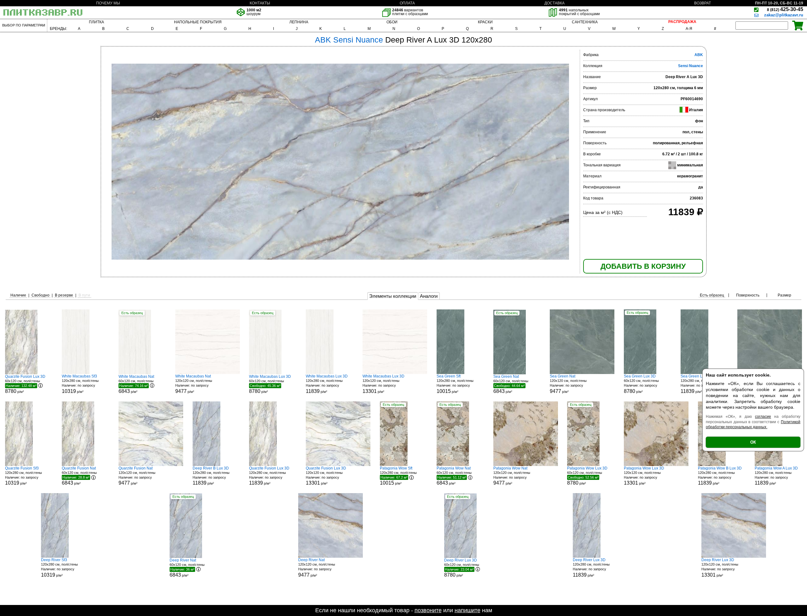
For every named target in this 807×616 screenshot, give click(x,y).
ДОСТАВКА (554, 3)
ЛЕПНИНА (298, 22)
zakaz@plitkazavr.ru (783, 15)
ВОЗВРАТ (702, 3)
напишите (467, 610)
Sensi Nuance (690, 66)
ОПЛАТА (407, 3)
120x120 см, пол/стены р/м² (193, 384)
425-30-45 (785, 9)
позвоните (428, 610)
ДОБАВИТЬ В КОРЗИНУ (643, 266)
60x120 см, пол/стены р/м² (25, 384)
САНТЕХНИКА (585, 22)
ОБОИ (392, 22)
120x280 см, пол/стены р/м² (80, 384)
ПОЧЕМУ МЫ (108, 3)
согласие (763, 416)
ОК (753, 442)
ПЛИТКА (96, 22)
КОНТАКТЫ (260, 3)
